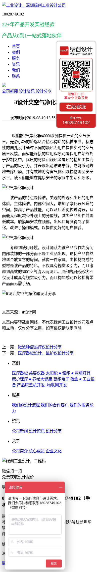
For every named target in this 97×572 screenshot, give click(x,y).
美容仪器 (37, 373)
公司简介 (20, 451)
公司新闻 (10, 91)
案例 (16, 52)
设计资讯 (27, 91)
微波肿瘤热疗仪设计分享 (40, 347)
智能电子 (61, 379)
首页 (16, 46)
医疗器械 (20, 373)
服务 (16, 58)
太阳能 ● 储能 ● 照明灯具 (68, 373)
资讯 (16, 64)
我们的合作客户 (55, 405)
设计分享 (44, 91)
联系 (16, 76)
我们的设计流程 (26, 405)
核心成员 (37, 451)
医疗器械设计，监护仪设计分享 (46, 353)
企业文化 (54, 451)
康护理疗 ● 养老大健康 (32, 379)
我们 (16, 70)
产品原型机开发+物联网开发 (42, 385)
